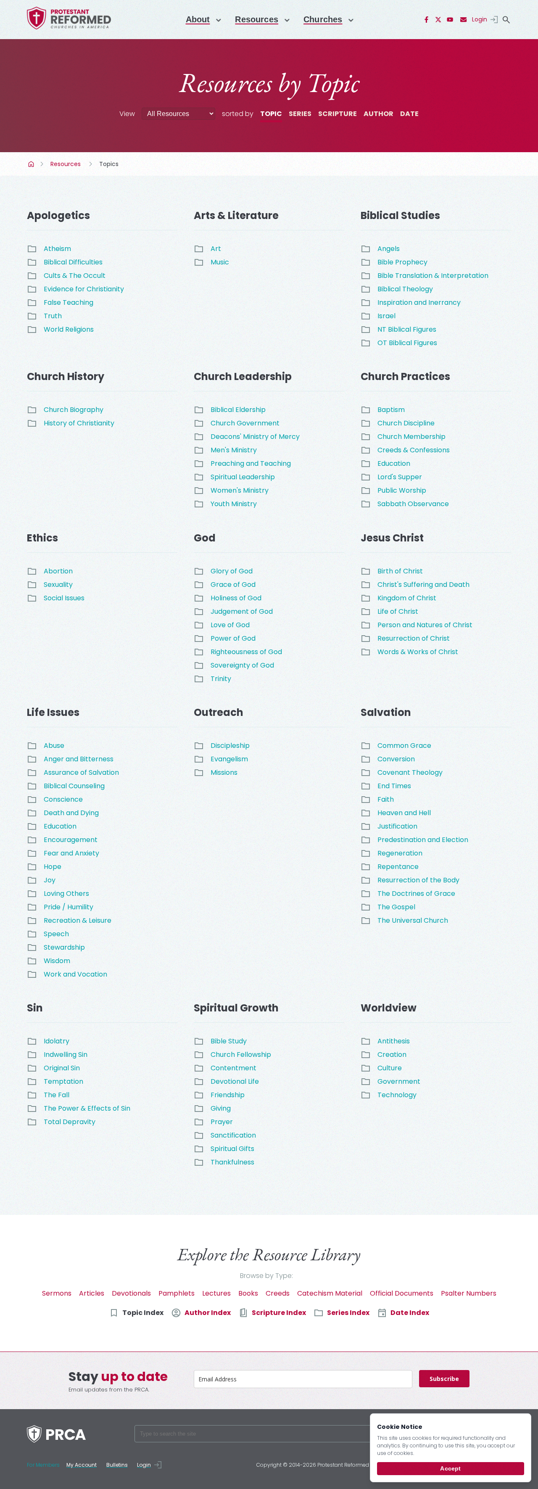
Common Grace (404, 745)
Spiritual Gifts (232, 1149)
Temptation (63, 1081)
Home (32, 164)
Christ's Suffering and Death (423, 584)
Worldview (389, 1008)
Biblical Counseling (74, 786)
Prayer (222, 1122)
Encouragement (71, 840)
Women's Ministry (240, 490)
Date (409, 114)
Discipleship (230, 745)
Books (248, 1293)
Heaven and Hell (404, 813)
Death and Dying (71, 813)
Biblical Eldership (238, 409)
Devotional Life (235, 1081)
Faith (385, 799)
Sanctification (233, 1135)
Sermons (56, 1293)
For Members (43, 1464)
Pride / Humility (68, 907)
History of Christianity (79, 423)
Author (378, 114)
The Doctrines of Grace (416, 893)
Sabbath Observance (413, 504)
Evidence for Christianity (84, 289)
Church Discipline (406, 423)
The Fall (56, 1095)
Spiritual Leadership (243, 477)
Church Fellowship (241, 1054)
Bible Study (229, 1041)
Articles (91, 1293)
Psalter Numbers (468, 1293)
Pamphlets (176, 1293)
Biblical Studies (400, 215)
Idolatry (56, 1041)
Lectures (216, 1293)
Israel (386, 316)
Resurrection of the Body (418, 880)
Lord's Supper (399, 477)
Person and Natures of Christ (424, 625)
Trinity (221, 679)
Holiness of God (236, 598)
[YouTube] (450, 20)
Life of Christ (397, 611)
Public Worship (401, 490)
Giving (221, 1108)
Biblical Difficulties (73, 262)
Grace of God (233, 584)
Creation (391, 1054)
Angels (388, 248)
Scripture (337, 114)
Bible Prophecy (402, 262)
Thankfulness (232, 1162)
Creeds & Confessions (413, 450)
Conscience (63, 799)
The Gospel (396, 907)
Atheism (57, 248)
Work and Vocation (75, 974)
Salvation (386, 712)
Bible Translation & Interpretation (432, 275)
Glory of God (232, 571)
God (205, 538)
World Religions (69, 329)
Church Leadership (243, 376)
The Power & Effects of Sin (87, 1108)
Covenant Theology (410, 772)
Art (216, 248)
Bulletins (117, 1464)
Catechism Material (329, 1293)
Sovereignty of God (242, 665)
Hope (52, 866)
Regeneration (399, 853)
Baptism (391, 409)
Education (393, 463)
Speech (56, 934)
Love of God (230, 625)
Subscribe (444, 1379)
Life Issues (53, 712)
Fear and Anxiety (71, 853)
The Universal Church (412, 920)
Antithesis (393, 1041)
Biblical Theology (405, 289)
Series (300, 114)
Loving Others (66, 893)
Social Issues (64, 598)
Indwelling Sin (65, 1054)
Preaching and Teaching (251, 463)
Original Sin (62, 1068)
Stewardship (64, 947)
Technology (397, 1095)
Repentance (398, 866)
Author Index (208, 1312)
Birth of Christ (400, 571)
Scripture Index (279, 1312)
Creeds (278, 1293)
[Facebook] (427, 20)
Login (479, 19)
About (198, 19)
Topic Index (143, 1312)
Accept (450, 1468)
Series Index (348, 1312)
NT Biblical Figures (406, 329)
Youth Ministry (234, 504)
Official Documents (401, 1293)
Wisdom (57, 961)
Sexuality (58, 584)
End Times (394, 786)
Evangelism (229, 759)
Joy (49, 880)
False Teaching (68, 302)
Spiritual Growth (236, 1008)
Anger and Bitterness (78, 759)
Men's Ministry (234, 450)
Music (220, 262)
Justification (397, 826)
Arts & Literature (236, 215)
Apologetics (58, 215)
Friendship (228, 1095)
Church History (65, 376)
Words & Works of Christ (417, 652)
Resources (256, 19)
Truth (53, 316)
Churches (322, 19)
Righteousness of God (246, 652)
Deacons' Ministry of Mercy (255, 436)
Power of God (233, 638)
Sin (35, 1008)
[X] (438, 20)
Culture (389, 1068)
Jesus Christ (392, 538)
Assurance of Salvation (81, 772)
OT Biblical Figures (407, 343)
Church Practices (405, 376)
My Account (81, 1464)
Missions (224, 772)
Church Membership (411, 436)
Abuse (54, 745)
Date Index (409, 1312)
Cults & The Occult (74, 275)
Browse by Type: (266, 1275)
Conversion (396, 759)
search (506, 20)
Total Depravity (69, 1122)
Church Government (245, 423)
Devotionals (131, 1293)
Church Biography (73, 409)
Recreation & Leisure (77, 920)
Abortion (58, 571)
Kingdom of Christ (406, 598)
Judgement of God (242, 611)
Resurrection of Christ (413, 638)
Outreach (218, 712)
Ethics (42, 538)
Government (398, 1081)
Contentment (233, 1068)
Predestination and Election (422, 840)
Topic (271, 114)
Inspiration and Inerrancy (419, 302)
